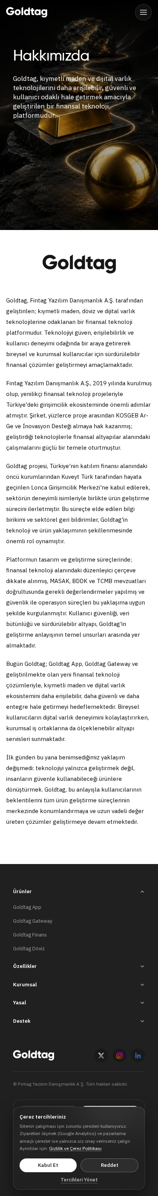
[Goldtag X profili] (101, 1055)
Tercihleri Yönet (79, 1179)
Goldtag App (27, 907)
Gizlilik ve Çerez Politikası (75, 1148)
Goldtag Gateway (32, 921)
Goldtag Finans (30, 935)
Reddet (109, 1165)
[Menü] (143, 12)
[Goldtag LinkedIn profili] (138, 1055)
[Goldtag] (26, 12)
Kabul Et (48, 1165)
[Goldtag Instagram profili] (120, 1055)
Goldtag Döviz (29, 948)
